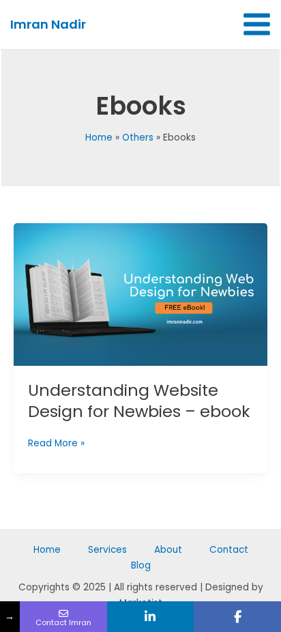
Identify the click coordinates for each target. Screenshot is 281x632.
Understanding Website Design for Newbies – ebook (139, 400)
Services (107, 549)
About (168, 549)
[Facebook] (237, 616)
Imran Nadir (48, 24)
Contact (228, 549)
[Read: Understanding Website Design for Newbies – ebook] (140, 294)
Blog (141, 565)
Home (47, 549)
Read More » (56, 443)
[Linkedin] (150, 616)
